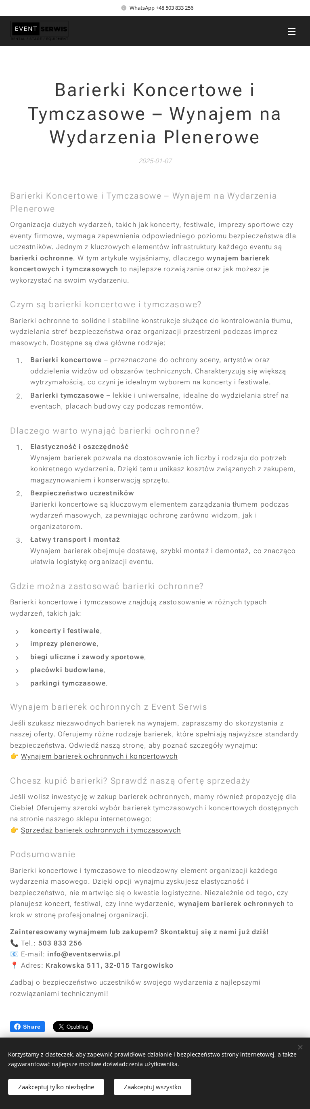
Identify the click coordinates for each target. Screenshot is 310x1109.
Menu (292, 31)
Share (32, 1026)
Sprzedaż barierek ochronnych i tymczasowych (101, 830)
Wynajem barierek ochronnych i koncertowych (99, 756)
